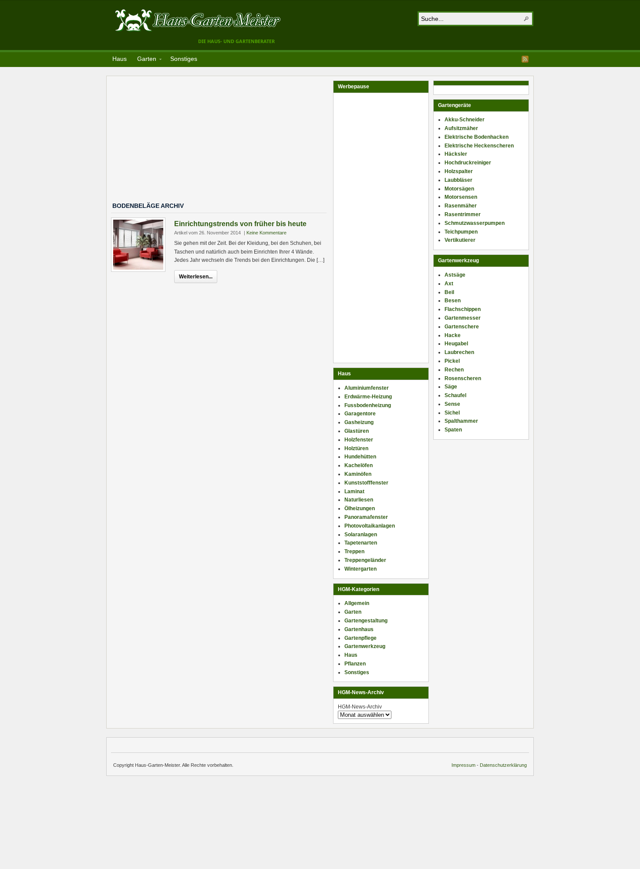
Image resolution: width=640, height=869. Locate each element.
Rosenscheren (463, 378)
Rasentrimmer (463, 214)
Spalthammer (461, 421)
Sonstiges (183, 58)
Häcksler (456, 154)
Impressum (463, 765)
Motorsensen (461, 197)
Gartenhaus (359, 629)
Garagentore (360, 414)
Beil (449, 292)
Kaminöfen (357, 474)
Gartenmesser (463, 318)
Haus (119, 58)
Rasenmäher (461, 206)
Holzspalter (459, 171)
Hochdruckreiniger (468, 163)
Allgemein (356, 603)
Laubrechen (459, 352)
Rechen (454, 370)
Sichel (452, 413)
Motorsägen (459, 189)
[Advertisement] (222, 141)
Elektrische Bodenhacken (477, 137)
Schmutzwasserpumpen (475, 223)
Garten (144, 60)
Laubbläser (458, 180)
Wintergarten (360, 569)
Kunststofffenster (366, 483)
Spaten (453, 430)
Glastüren (356, 431)
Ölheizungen (359, 508)
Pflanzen (355, 664)
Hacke (453, 335)
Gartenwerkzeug (364, 646)
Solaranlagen (360, 534)
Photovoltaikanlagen (369, 526)
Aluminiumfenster (366, 388)
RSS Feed (525, 59)
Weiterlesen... (195, 277)
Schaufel (455, 395)
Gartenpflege (360, 638)
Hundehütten (360, 457)
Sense (452, 404)
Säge (451, 387)
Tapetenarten (360, 543)
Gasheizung (359, 422)
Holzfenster (358, 440)
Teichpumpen (461, 232)
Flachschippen (463, 309)
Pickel (452, 361)
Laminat (354, 491)
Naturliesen (358, 500)
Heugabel (456, 344)
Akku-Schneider (465, 120)
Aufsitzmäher (461, 128)
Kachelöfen (358, 465)
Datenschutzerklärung (503, 765)
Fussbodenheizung (367, 405)
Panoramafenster (366, 517)
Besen (453, 300)
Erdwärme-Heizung (368, 397)
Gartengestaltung (365, 621)
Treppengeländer (365, 560)
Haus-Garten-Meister (198, 20)
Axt (449, 284)
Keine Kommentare (266, 232)
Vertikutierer (460, 240)
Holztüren (356, 448)
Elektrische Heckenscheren (479, 146)
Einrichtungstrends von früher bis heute (240, 223)
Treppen (354, 551)
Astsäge (455, 275)
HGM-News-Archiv (360, 707)
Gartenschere (462, 327)
